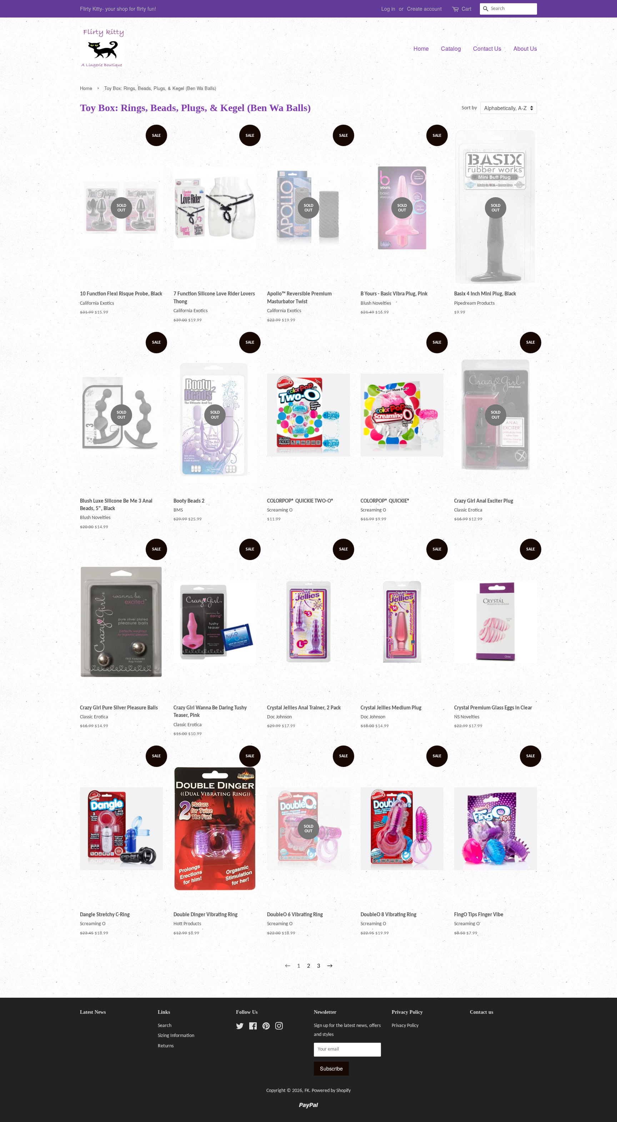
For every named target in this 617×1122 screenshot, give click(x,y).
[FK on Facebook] (253, 1028)
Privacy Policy (405, 1025)
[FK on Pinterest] (266, 1028)
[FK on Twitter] (240, 1028)
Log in (388, 8)
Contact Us (487, 48)
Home (421, 48)
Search (164, 1025)
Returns (166, 1046)
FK (307, 1090)
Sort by (469, 108)
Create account (424, 8)
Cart (466, 8)
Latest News (93, 1012)
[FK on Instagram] (279, 1028)
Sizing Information (176, 1035)
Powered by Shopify (331, 1090)
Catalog (451, 48)
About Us (525, 48)
